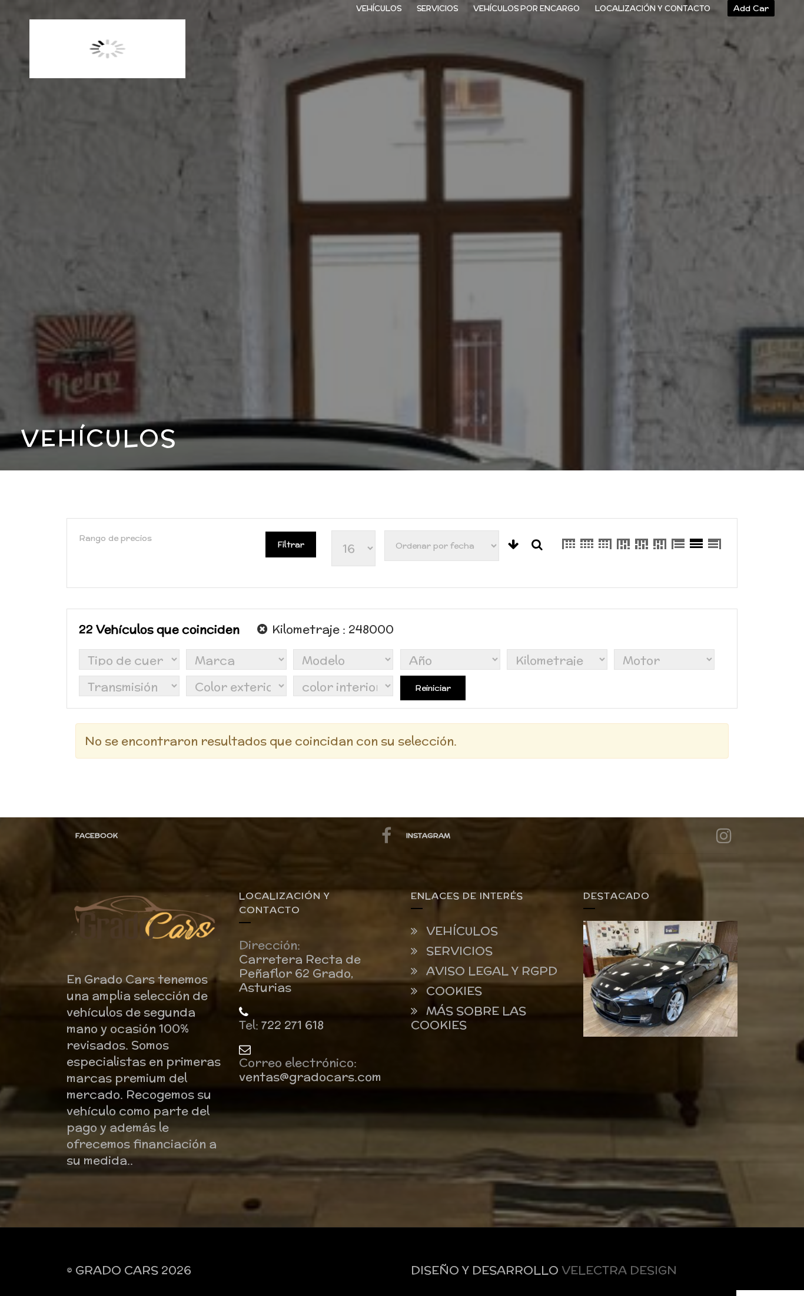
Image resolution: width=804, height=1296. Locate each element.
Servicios (437, 9)
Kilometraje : (331, 628)
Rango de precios (115, 538)
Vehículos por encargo (526, 9)
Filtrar (290, 544)
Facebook (96, 835)
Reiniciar (433, 688)
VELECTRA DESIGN (619, 1269)
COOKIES (452, 991)
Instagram (428, 835)
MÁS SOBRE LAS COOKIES (468, 1018)
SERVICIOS (458, 951)
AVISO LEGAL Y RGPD (490, 971)
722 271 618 (292, 1025)
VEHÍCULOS (378, 9)
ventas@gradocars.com (310, 1077)
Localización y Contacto (652, 9)
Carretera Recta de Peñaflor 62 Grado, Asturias (300, 973)
